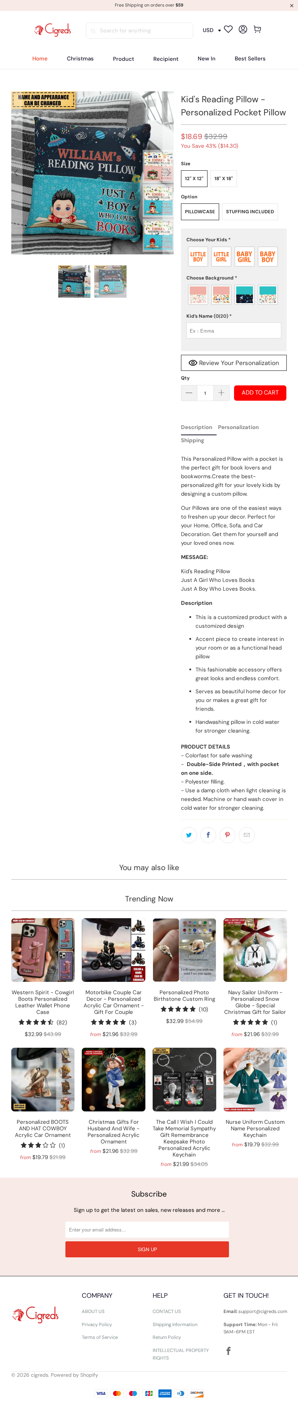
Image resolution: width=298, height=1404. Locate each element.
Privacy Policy (97, 1324)
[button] (123, 59)
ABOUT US (93, 1311)
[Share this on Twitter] (189, 835)
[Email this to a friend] (247, 835)
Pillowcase (200, 212)
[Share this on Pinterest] (227, 835)
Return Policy (167, 1337)
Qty (185, 378)
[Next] (168, 172)
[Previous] (17, 172)
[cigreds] (52, 30)
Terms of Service (100, 1337)
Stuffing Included (250, 212)
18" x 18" (223, 178)
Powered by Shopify (74, 1375)
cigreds (39, 1375)
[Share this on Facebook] (208, 835)
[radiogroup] (234, 256)
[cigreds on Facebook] (229, 1351)
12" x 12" (194, 178)
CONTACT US (167, 1311)
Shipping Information (175, 1324)
